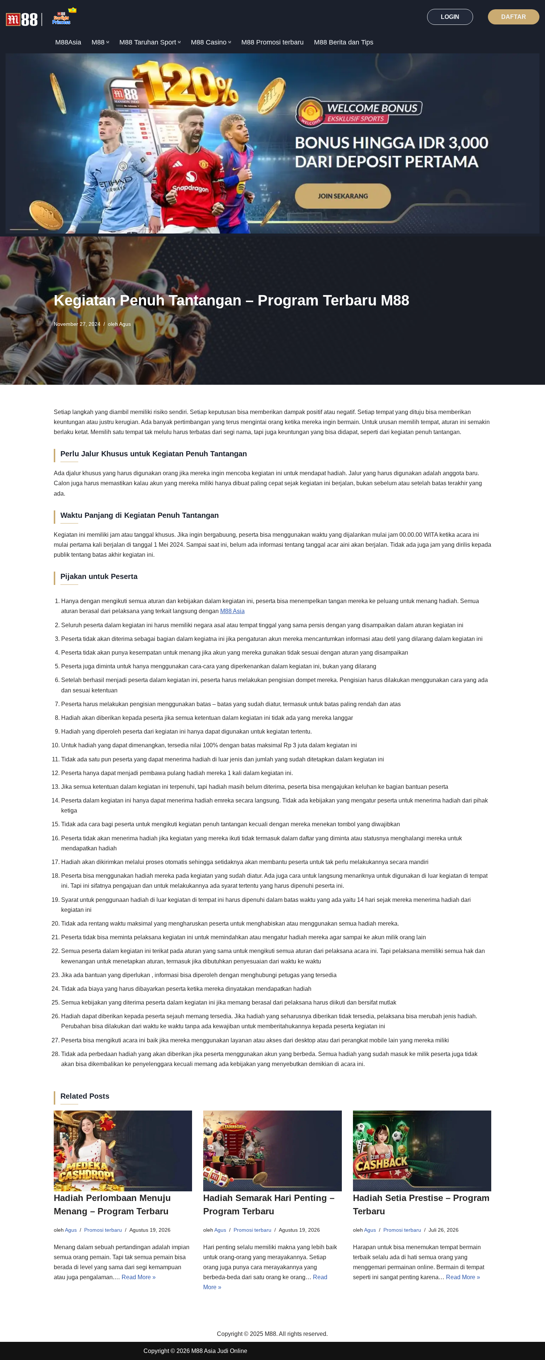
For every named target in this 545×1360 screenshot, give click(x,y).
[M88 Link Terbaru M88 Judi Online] (41, 17)
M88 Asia (232, 611)
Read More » (139, 1277)
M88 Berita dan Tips (343, 42)
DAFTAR (513, 17)
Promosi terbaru (103, 1230)
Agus (125, 324)
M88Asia (68, 42)
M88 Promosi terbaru (272, 42)
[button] (107, 42)
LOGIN (450, 17)
